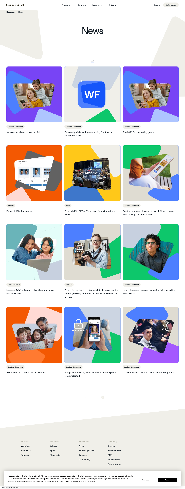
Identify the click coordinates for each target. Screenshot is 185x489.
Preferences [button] (91, 481)
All (92, 61)
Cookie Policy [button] (39, 481)
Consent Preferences (10, 487)
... (93, 397)
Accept (167, 480)
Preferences (146, 480)
